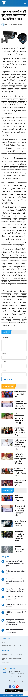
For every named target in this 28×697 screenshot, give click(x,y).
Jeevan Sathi (5, 662)
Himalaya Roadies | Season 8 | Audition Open (12, 658)
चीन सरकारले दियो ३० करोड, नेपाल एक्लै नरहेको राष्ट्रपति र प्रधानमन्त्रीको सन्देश (15, 581)
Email (3, 362)
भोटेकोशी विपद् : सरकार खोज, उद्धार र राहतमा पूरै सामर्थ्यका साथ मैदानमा (15, 590)
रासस (6, 25)
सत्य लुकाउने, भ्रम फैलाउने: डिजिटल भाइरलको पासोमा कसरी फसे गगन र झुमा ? (15, 563)
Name (3, 354)
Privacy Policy (17, 645)
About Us (4, 643)
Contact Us (12, 643)
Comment (5, 337)
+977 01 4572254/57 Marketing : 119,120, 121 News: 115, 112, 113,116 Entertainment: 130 (17, 674)
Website (3, 370)
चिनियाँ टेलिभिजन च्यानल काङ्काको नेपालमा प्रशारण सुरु (14, 631)
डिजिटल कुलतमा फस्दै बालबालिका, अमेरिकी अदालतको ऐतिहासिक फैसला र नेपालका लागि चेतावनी (16, 622)
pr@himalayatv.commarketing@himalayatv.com (18, 680)
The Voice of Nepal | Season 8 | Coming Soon (12, 655)
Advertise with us (6, 645)
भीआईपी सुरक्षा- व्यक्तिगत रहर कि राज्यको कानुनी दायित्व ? (14, 598)
